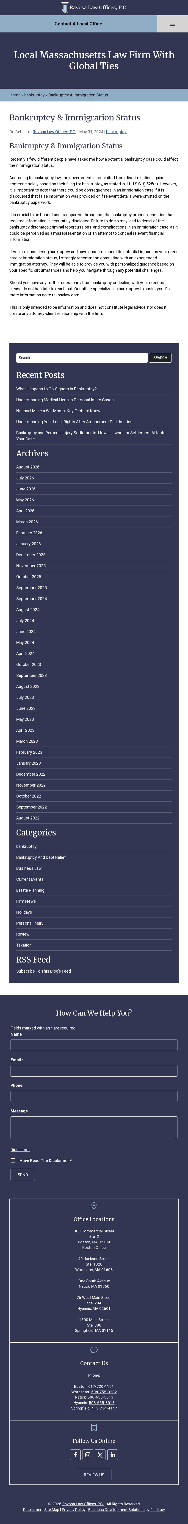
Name (16, 1034)
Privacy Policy (74, 1509)
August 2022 (27, 818)
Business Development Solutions (116, 1509)
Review (23, 934)
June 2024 (26, 631)
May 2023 (25, 719)
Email (17, 1059)
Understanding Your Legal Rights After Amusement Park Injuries (74, 421)
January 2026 (28, 543)
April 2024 (25, 653)
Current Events (30, 879)
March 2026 (27, 521)
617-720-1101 (101, 1386)
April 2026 (25, 510)
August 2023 (27, 686)
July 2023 (25, 697)
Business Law (29, 868)
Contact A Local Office (78, 24)
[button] (172, 24)
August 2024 (27, 609)
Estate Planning (30, 890)
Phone (16, 1085)
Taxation (24, 945)
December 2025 (30, 554)
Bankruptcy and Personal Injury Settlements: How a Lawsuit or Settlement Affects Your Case (91, 435)
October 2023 (28, 664)
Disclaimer (20, 1149)
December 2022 (30, 774)
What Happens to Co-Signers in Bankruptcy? (56, 388)
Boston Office (94, 1247)
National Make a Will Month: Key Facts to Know (58, 410)
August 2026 (27, 467)
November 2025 (31, 565)
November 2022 (31, 785)
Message (19, 1111)
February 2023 (29, 752)
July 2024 (25, 620)
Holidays (24, 912)
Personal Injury (30, 923)
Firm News (26, 901)
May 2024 (25, 642)
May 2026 (25, 499)
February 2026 (29, 532)
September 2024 (31, 598)
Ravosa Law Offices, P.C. (54, 131)
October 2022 (28, 796)
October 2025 (28, 576)
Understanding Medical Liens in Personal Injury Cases (65, 399)
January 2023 (28, 763)
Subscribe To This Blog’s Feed (43, 971)
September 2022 (31, 807)
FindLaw (157, 1509)
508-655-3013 (100, 1397)
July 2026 (25, 478)
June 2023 (26, 708)
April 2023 (25, 730)
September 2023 (31, 675)
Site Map (51, 1509)
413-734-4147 (104, 1408)
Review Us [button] (94, 1474)
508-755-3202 (104, 1392)
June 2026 (26, 489)
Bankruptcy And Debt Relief (41, 857)
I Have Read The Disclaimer (44, 1160)
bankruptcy (116, 131)
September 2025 (31, 587)
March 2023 (27, 741)
